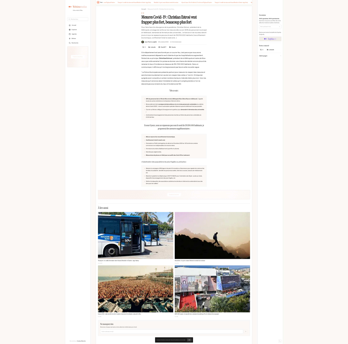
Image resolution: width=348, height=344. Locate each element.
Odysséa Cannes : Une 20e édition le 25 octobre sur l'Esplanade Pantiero (179, 2)
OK (189, 340)
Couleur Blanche (81, 341)
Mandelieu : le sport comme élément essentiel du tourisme (149, 2)
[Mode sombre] (279, 341)
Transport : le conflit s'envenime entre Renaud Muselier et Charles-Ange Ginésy (117, 2)
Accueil (143, 9)
